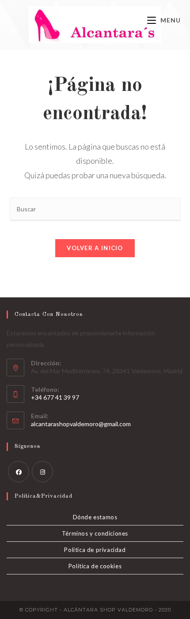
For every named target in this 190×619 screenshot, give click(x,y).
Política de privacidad (94, 549)
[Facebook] (18, 471)
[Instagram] (42, 471)
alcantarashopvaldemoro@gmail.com (81, 424)
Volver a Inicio (95, 247)
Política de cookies (95, 566)
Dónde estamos (95, 517)
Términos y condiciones (95, 533)
